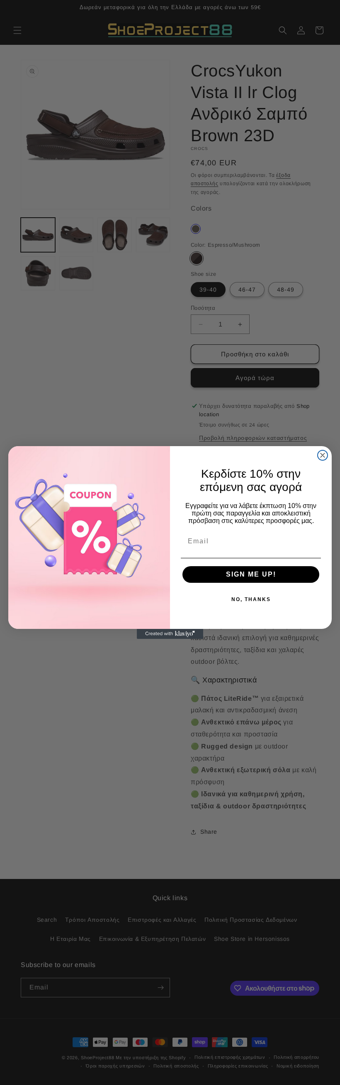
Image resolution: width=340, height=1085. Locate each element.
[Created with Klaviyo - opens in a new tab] (170, 634)
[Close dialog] (323, 455)
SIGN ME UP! (251, 574)
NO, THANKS (251, 599)
